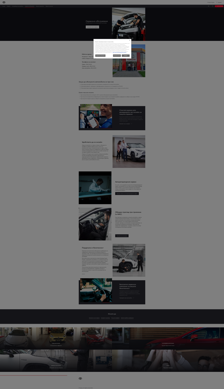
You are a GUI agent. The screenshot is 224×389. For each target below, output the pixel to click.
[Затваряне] (129, 40)
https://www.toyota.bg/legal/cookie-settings (119, 52)
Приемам (125, 55)
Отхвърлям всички (117, 55)
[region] (112, 49)
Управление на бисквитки (100, 55)
